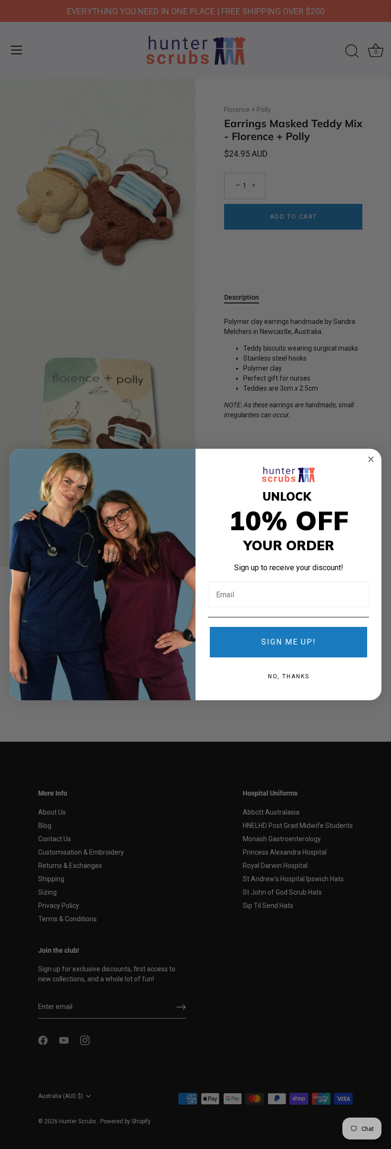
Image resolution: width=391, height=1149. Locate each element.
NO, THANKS (288, 676)
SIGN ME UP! (288, 641)
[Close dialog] (371, 459)
